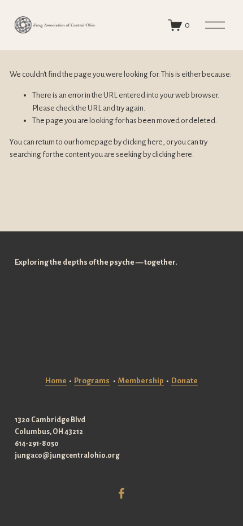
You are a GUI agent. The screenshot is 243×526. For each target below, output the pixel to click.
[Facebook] (121, 493)
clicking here (143, 142)
